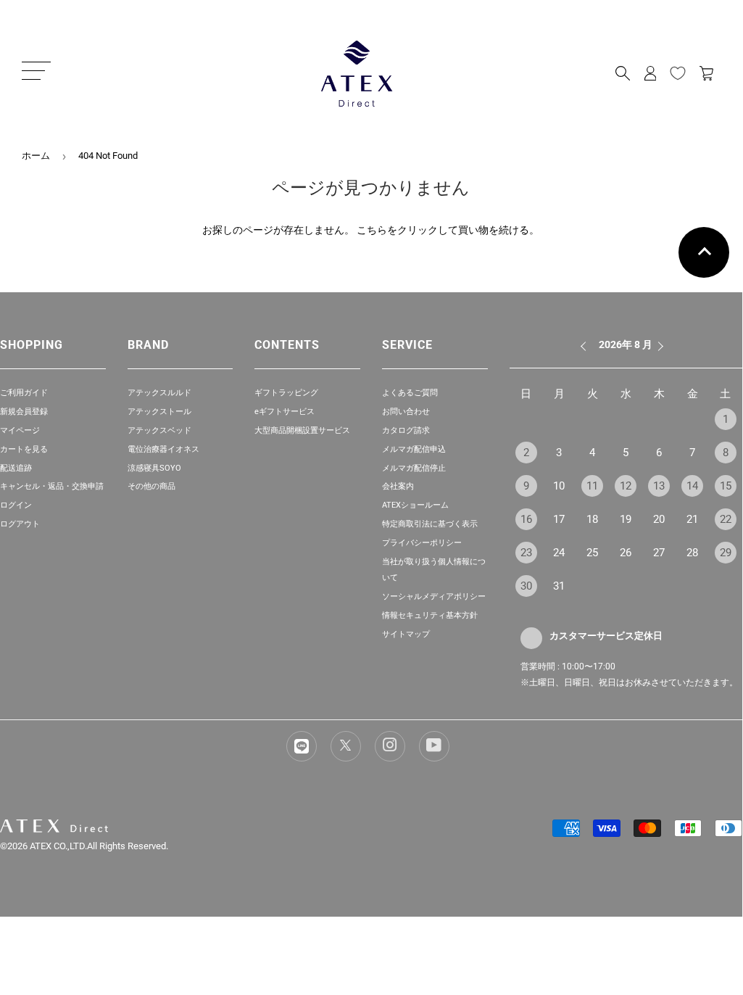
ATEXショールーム (415, 505)
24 (559, 552)
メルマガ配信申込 (414, 449)
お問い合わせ (406, 411)
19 (625, 519)
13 (659, 485)
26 (625, 552)
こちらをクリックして (407, 230)
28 (692, 552)
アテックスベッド (159, 430)
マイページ (20, 430)
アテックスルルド (159, 392)
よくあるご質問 (410, 392)
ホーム (36, 155)
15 (725, 485)
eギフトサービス (284, 411)
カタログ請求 (406, 430)
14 (692, 485)
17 (559, 519)
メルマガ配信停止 (414, 468)
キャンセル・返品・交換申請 (52, 486)
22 (725, 519)
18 (592, 519)
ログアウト (20, 524)
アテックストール (159, 411)
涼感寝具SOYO (154, 468)
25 (592, 552)
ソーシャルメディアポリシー (434, 596)
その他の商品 (151, 486)
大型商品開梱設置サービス (302, 430)
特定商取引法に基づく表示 (430, 524)
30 (526, 586)
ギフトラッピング (286, 392)
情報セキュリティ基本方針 (430, 615)
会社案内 (398, 486)
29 (725, 552)
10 (559, 485)
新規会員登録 (24, 411)
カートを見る (24, 449)
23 (526, 552)
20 (659, 519)
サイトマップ (406, 634)
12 (625, 485)
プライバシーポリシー (422, 543)
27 (659, 552)
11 (592, 485)
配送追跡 (16, 468)
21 (692, 519)
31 (559, 586)
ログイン (16, 505)
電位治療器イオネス (163, 449)
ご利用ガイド (24, 392)
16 (526, 519)
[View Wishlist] (677, 73)
